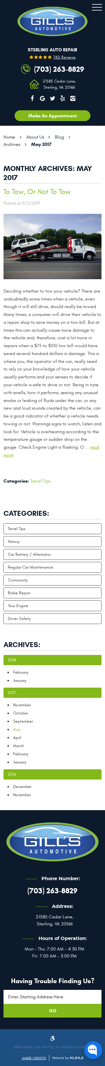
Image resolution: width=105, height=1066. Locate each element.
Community (18, 580)
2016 (12, 774)
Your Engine (18, 605)
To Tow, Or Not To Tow (37, 192)
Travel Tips (40, 481)
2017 (12, 692)
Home (9, 137)
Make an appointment (52, 115)
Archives (12, 144)
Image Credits (34, 1058)
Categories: (26, 513)
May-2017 (41, 144)
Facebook (32, 98)
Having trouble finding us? (52, 981)
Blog (59, 137)
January (19, 680)
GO (52, 1010)
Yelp (62, 98)
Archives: (22, 644)
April (17, 737)
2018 (12, 660)
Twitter (52, 98)
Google (42, 98)
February (20, 672)
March (18, 745)
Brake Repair (19, 592)
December (22, 786)
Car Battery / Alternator (29, 554)
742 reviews (64, 57)
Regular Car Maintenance (30, 567)
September (23, 721)
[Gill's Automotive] (53, 21)
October (20, 713)
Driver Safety (19, 618)
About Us (35, 137)
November (22, 704)
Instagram (73, 98)
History (14, 541)
